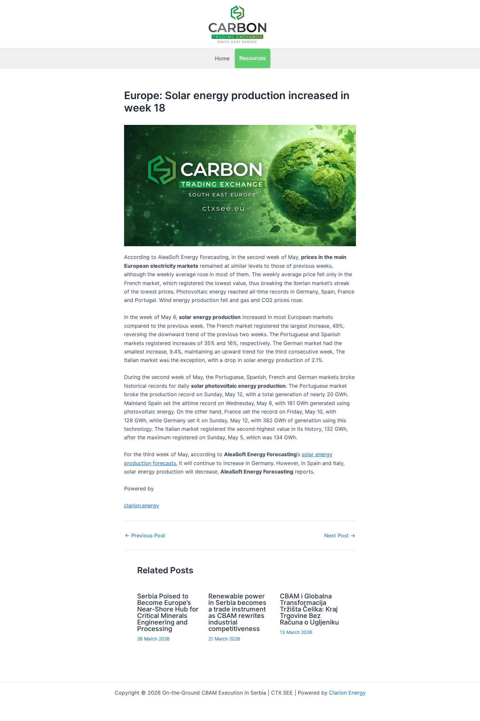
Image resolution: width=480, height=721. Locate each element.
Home (222, 58)
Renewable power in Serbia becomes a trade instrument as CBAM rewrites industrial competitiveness (237, 612)
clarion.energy (141, 505)
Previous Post (145, 535)
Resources (252, 58)
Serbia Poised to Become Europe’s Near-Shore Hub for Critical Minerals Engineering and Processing (168, 612)
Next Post (339, 535)
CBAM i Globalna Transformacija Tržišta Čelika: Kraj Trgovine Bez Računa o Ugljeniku (309, 609)
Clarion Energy (347, 692)
